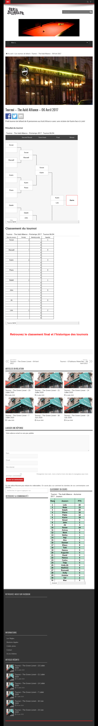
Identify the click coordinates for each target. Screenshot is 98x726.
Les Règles (10, 638)
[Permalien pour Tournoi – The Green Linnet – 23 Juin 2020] (78, 413)
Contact (9, 650)
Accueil (10, 54)
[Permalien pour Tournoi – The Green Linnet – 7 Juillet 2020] (19, 413)
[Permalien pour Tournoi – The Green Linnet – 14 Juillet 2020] (78, 387)
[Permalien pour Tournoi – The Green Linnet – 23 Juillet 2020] (19, 387)
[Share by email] (21, 116)
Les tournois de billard (22, 54)
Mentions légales (12, 642)
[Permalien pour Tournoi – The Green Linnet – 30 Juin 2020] (49, 413)
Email (8, 460)
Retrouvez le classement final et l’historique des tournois (49, 334)
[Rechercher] (91, 12)
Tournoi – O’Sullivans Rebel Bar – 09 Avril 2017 (74, 361)
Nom (7, 453)
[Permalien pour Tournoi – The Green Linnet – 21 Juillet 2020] (49, 387)
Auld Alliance (46, 121)
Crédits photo (11, 646)
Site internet (10, 467)
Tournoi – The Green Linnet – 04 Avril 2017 (24, 361)
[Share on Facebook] (8, 116)
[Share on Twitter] (14, 116)
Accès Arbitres (12, 654)
